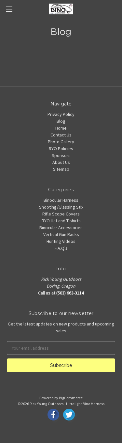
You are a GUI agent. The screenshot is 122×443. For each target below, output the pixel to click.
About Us (61, 162)
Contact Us (61, 135)
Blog (61, 121)
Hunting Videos (61, 241)
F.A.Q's (61, 248)
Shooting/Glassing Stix (61, 207)
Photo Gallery (61, 142)
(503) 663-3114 (70, 293)
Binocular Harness (61, 200)
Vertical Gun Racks (61, 234)
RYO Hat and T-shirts (61, 221)
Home (61, 128)
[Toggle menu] (9, 9)
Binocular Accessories (61, 227)
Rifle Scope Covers (61, 214)
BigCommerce (71, 397)
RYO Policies (61, 148)
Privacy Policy (61, 114)
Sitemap (61, 169)
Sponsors (61, 155)
